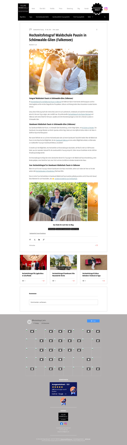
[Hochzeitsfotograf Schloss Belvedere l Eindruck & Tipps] (93, 262)
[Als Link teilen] (44, 239)
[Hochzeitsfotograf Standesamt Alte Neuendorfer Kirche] (63, 262)
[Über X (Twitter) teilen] (34, 239)
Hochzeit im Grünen (74, 229)
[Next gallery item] (96, 202)
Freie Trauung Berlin (78, 17)
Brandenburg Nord (52, 229)
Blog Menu (23, 17)
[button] (105, 17)
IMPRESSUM (87, 439)
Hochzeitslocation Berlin (42, 17)
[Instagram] (106, 9)
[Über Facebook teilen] (30, 239)
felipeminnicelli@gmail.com (63, 432)
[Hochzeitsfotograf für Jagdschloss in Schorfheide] (33, 262)
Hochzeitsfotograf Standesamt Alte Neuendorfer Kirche (63, 274)
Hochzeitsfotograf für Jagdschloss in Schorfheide (33, 274)
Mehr (89, 17)
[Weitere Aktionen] (97, 29)
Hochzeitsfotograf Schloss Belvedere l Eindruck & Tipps (91, 274)
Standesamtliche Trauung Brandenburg (63, 229)
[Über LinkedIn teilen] (39, 239)
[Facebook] (61, 423)
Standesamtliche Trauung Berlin (61, 17)
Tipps (30, 17)
